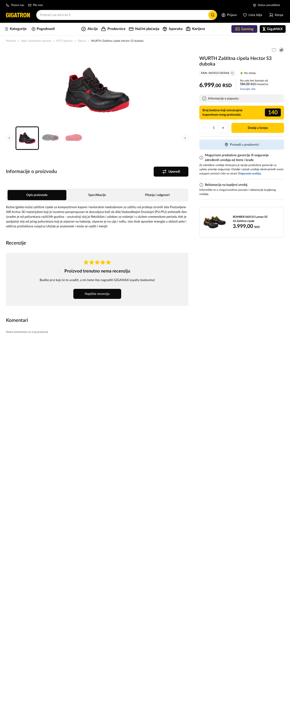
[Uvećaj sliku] (97, 90)
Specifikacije (97, 195)
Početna (11, 41)
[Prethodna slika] (9, 138)
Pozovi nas (17, 5)
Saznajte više (248, 89)
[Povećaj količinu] (223, 128)
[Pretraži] (212, 15)
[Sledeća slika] (185, 138)
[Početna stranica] (18, 15)
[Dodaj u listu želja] (273, 50)
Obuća (82, 41)
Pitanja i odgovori (157, 195)
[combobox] (126, 15)
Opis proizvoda (36, 195)
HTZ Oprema (64, 41)
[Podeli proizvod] (281, 50)
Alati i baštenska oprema (36, 41)
